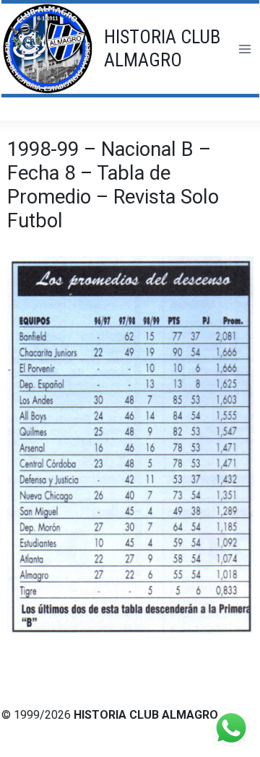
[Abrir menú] (244, 49)
